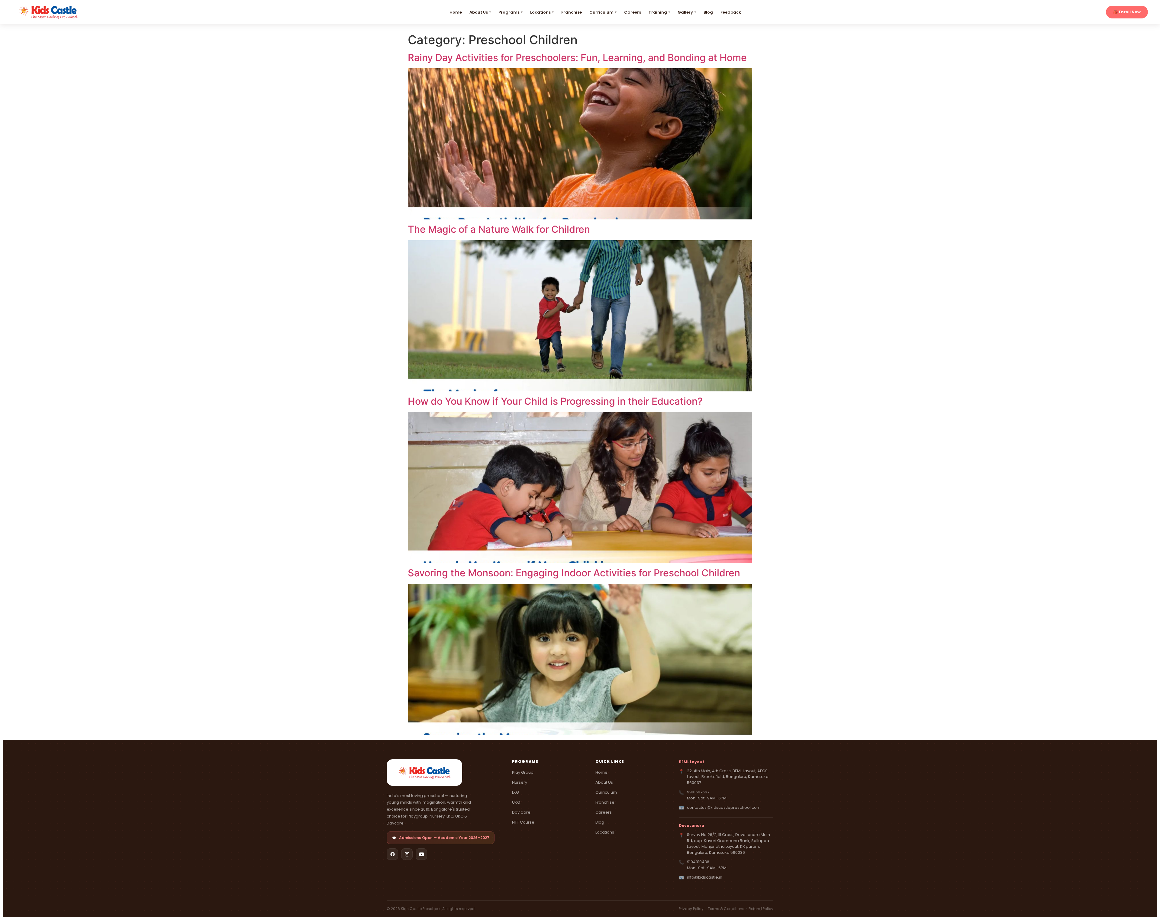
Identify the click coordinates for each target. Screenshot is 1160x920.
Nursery (519, 782)
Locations (540, 12)
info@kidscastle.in (704, 877)
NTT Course (523, 822)
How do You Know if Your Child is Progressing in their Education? (555, 401)
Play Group (522, 772)
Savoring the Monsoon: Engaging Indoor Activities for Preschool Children (574, 573)
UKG (516, 802)
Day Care (521, 812)
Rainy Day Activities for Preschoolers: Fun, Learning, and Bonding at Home (577, 57)
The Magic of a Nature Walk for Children (499, 229)
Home (456, 12)
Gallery (685, 12)
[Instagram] (407, 854)
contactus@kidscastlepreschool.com (724, 807)
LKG (515, 792)
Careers (632, 12)
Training (658, 12)
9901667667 (698, 792)
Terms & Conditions (726, 908)
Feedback (730, 12)
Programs (509, 12)
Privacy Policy (691, 908)
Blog (708, 12)
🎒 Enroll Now (1127, 12)
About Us (478, 12)
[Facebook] (392, 854)
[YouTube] (421, 854)
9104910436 (698, 862)
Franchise (571, 12)
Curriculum (601, 12)
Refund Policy (761, 908)
